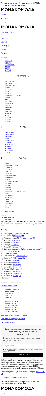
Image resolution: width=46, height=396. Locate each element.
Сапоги (8, 146)
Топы (7, 199)
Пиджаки (9, 187)
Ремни (7, 109)
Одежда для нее (11, 307)
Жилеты (8, 173)
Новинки (4, 38)
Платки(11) (17, 260)
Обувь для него (11, 303)
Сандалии (9, 144)
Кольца (8, 93)
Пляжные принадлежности (15, 191)
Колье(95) (15, 245)
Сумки (7, 115)
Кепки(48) (16, 240)
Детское (4, 22)
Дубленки (9, 169)
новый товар (21, 222)
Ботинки (8, 136)
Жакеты (8, 171)
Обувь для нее (10, 309)
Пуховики (9, 195)
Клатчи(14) (17, 242)
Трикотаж (9, 201)
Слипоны (9, 150)
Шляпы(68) (17, 276)
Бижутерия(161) (22, 234)
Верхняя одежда (11, 165)
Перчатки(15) (19, 258)
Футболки (9, 203)
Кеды (7, 138)
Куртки (8, 179)
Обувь (7, 67)
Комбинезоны (10, 175)
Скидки (4, 57)
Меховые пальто (11, 181)
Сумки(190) (17, 269)
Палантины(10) (22, 256)
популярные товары (37, 222)
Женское (4, 15)
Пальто (8, 183)
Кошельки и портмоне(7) (32, 249)
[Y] (2, 394)
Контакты (9, 293)
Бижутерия (9, 81)
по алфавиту (8, 224)
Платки (8, 105)
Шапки (8, 117)
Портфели (9, 107)
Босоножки (9, 132)
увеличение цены (23, 224)
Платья (8, 189)
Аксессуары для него (13, 305)
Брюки (7, 163)
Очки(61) (14, 253)
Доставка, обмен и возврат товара (14, 315)
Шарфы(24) (17, 273)
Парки (7, 185)
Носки (7, 97)
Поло (7, 193)
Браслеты (9, 83)
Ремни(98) (16, 262)
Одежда (8, 69)
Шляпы (8, 121)
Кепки (7, 87)
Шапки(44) (17, 271)
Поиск (3, 32)
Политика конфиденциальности (13, 319)
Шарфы (8, 119)
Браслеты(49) (19, 236)
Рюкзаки (8, 111)
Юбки (7, 207)
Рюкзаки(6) (17, 265)
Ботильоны (9, 134)
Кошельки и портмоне (13, 95)
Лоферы (8, 142)
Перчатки (9, 103)
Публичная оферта (8, 322)
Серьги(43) (17, 267)
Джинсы (8, 167)
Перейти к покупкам (9, 286)
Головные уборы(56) (27, 238)
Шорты (8, 205)
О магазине (9, 291)
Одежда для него (11, 301)
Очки (7, 99)
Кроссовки (9, 140)
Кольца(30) (17, 247)
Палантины (9, 101)
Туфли (7, 152)
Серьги (8, 113)
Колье (7, 91)
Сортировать (9, 222)
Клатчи (8, 89)
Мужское (4, 18)
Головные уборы (11, 85)
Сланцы (8, 148)
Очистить (5, 278)
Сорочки (8, 197)
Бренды (4, 42)
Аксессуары (10, 65)
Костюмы (9, 177)
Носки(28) (16, 251)
